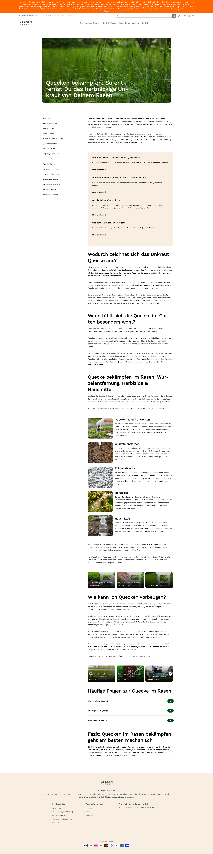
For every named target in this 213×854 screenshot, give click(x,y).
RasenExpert (104, 841)
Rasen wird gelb (49, 189)
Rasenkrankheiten (50, 123)
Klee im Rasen (48, 128)
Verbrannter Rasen (50, 195)
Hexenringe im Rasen (51, 174)
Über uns (88, 808)
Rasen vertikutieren (96, 550)
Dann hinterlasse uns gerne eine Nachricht (147, 794)
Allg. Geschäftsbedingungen (62, 819)
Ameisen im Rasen (50, 179)
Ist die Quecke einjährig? (98, 711)
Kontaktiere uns (58, 808)
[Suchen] (174, 16)
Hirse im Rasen (49, 133)
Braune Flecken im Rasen (53, 138)
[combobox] (144, 16)
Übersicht (46, 118)
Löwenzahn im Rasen (51, 169)
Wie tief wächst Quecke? (98, 701)
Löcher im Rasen (49, 159)
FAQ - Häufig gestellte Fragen (63, 812)
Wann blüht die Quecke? (97, 720)
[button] (181, 15)
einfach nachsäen (122, 562)
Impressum (89, 815)
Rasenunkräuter (49, 149)
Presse (87, 812)
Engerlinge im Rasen (51, 154)
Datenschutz (57, 823)
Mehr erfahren (98, 170)
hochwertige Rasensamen (158, 631)
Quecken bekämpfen (51, 144)
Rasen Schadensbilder (52, 184)
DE (193, 16)
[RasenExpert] (25, 23)
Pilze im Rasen (49, 164)
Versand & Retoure (59, 815)
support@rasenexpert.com (123, 797)
